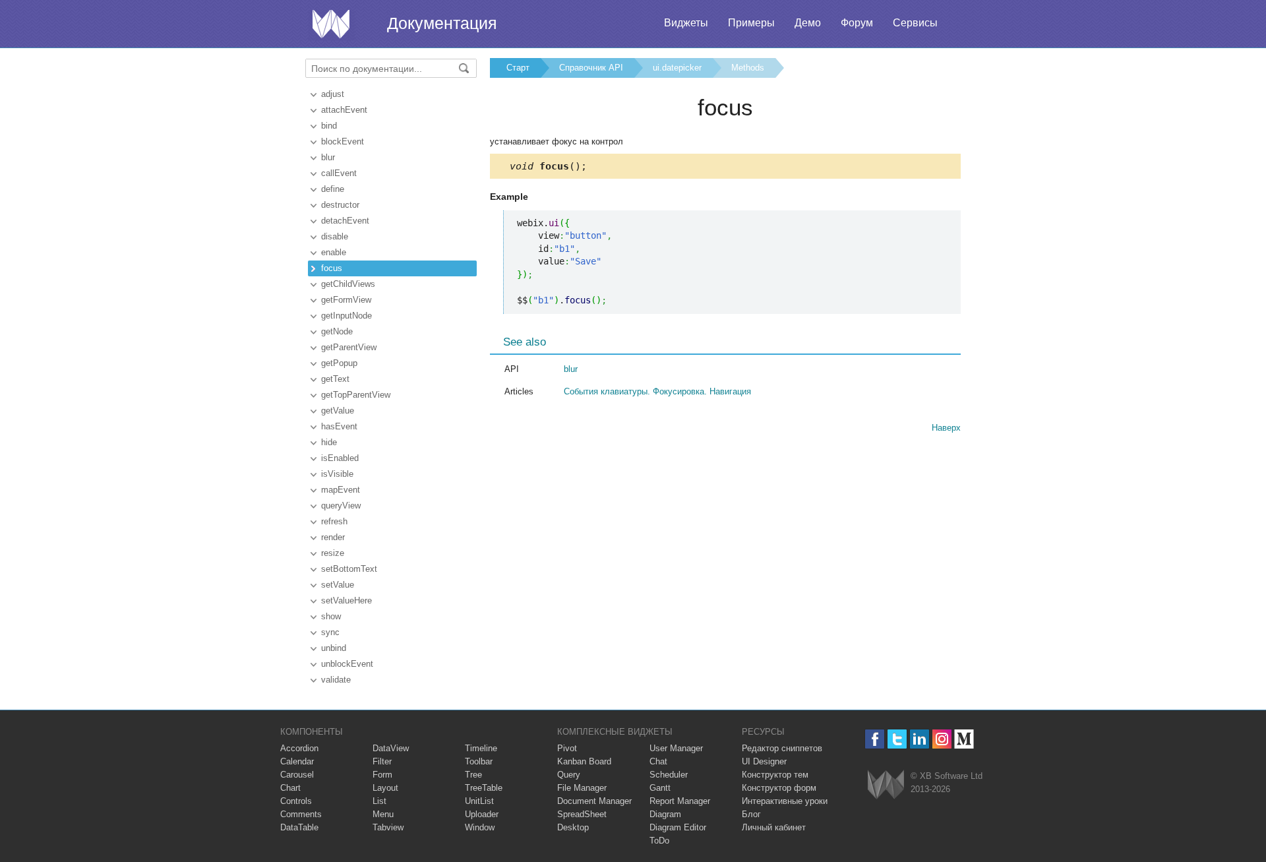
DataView (391, 748)
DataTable (299, 827)
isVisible (337, 474)
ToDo (659, 841)
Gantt (660, 788)
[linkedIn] (919, 739)
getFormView (346, 300)
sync (330, 632)
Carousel (297, 775)
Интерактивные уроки (785, 801)
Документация (442, 23)
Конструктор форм (779, 788)
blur (328, 157)
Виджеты (686, 22)
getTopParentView (355, 395)
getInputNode (346, 316)
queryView (341, 505)
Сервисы (915, 22)
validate (336, 680)
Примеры (751, 22)
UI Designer (764, 761)
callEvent (339, 173)
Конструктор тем (775, 775)
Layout (385, 788)
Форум (857, 22)
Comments (301, 814)
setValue (337, 585)
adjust (332, 94)
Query (568, 775)
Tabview (388, 827)
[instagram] (942, 739)
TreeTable (483, 788)
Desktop (573, 827)
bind (329, 126)
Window (480, 827)
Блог (751, 814)
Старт (517, 68)
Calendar (297, 761)
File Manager (582, 788)
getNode (337, 331)
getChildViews (348, 284)
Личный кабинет (774, 827)
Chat (658, 761)
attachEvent (344, 110)
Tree (473, 775)
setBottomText (349, 569)
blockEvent (342, 141)
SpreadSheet (582, 814)
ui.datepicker (677, 68)
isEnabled (340, 458)
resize (332, 553)
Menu (383, 814)
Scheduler (668, 775)
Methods (747, 68)
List (379, 801)
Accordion (299, 748)
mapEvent (340, 490)
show (331, 616)
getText (335, 379)
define (332, 189)
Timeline (481, 748)
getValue (337, 411)
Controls (296, 801)
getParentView (349, 347)
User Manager (676, 748)
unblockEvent (347, 664)
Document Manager (594, 801)
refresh (334, 521)
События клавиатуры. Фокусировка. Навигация (657, 391)
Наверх (946, 428)
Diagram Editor (677, 827)
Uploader (481, 814)
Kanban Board (584, 761)
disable (334, 236)
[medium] (964, 739)
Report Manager (679, 801)
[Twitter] (897, 739)
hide (329, 442)
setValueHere (346, 600)
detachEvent (345, 221)
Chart (290, 788)
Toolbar (479, 761)
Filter (382, 761)
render (333, 537)
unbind (333, 648)
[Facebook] (874, 739)
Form (382, 775)
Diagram (665, 814)
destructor (340, 205)
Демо (808, 22)
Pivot (567, 748)
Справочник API (591, 68)
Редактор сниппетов (782, 748)
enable (333, 252)
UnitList (479, 801)
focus (331, 268)
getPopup (339, 363)
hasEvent (339, 426)
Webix (886, 784)
